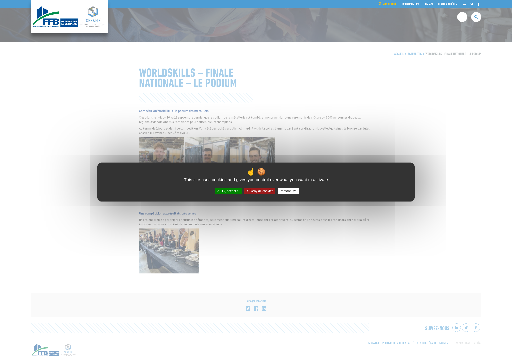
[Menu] (462, 17)
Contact (428, 4)
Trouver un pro (410, 4)
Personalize (288, 191)
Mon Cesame (389, 4)
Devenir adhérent (448, 4)
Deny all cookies (261, 191)
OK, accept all (230, 191)
